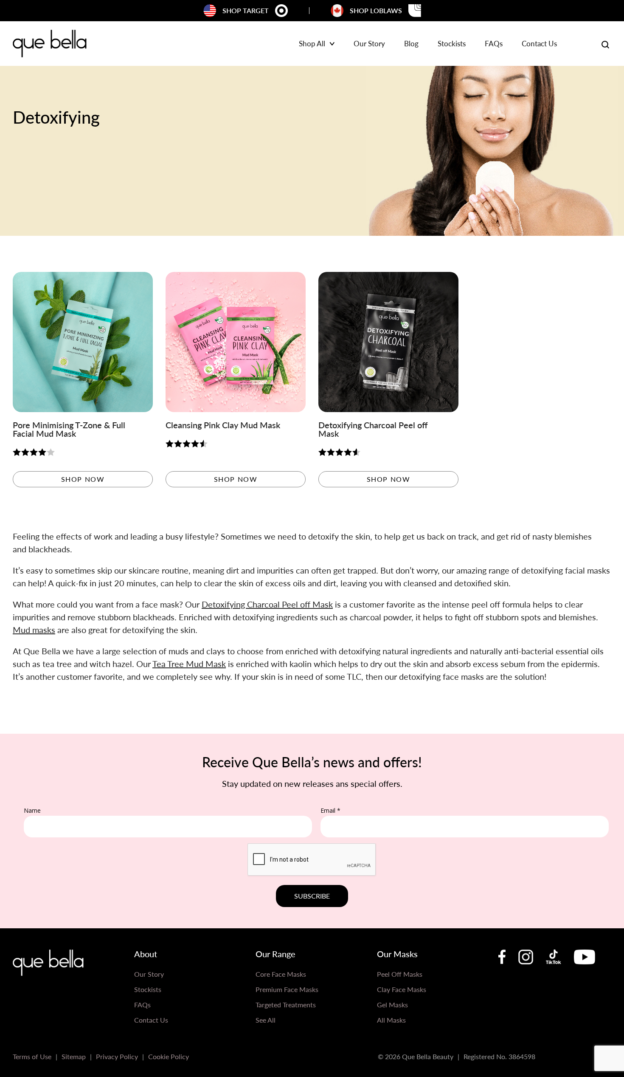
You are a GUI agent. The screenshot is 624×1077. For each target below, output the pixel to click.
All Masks (391, 1020)
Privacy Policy (117, 1056)
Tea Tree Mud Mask (189, 664)
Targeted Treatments (286, 1004)
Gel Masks (392, 1004)
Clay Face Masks (401, 989)
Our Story (369, 44)
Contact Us (539, 44)
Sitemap (74, 1056)
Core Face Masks (281, 974)
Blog (411, 44)
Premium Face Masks (287, 989)
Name (32, 810)
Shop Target (245, 10)
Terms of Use (32, 1056)
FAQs (494, 44)
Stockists (452, 44)
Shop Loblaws (376, 10)
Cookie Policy (168, 1056)
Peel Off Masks (399, 974)
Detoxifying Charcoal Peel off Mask (267, 604)
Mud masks (34, 630)
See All (265, 1020)
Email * (330, 810)
